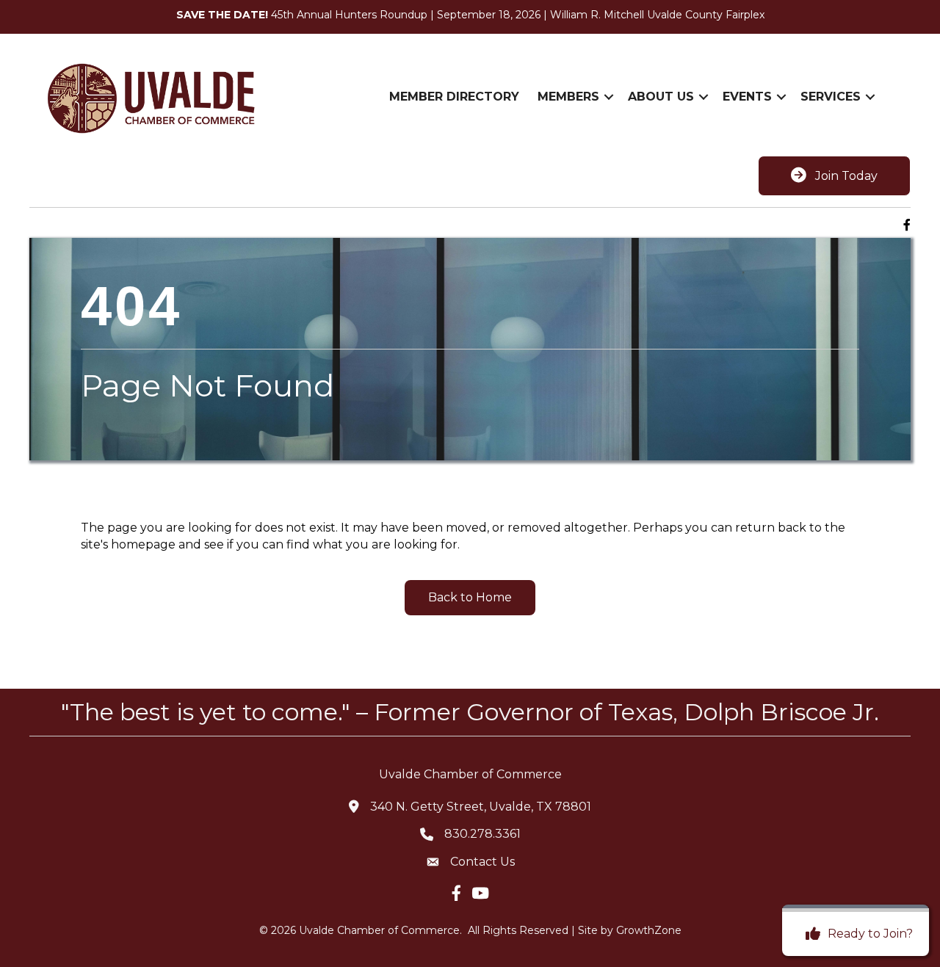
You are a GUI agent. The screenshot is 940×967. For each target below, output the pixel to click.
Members (568, 97)
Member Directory (454, 97)
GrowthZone (649, 930)
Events (747, 97)
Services (830, 97)
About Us (661, 97)
